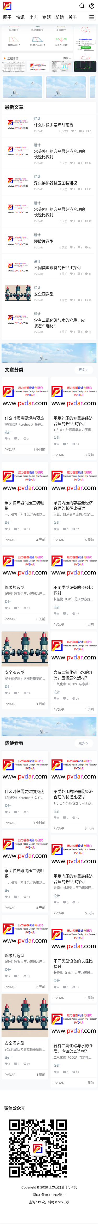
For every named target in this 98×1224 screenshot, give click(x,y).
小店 (33, 17)
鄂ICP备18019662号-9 (49, 1195)
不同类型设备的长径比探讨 (57, 267)
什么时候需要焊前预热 (53, 125)
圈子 (7, 17)
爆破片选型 (44, 241)
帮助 (59, 17)
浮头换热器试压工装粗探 (55, 183)
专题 (46, 17)
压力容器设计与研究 (62, 1187)
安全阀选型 (44, 294)
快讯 (20, 17)
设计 (37, 119)
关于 (72, 17)
